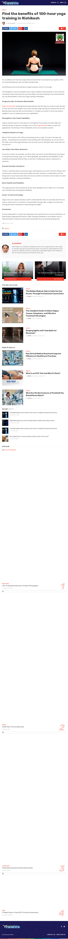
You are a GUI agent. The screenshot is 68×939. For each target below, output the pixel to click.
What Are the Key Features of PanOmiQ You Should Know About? (45, 394)
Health (4, 9)
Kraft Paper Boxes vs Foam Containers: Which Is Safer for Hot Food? (29, 436)
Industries (5, 583)
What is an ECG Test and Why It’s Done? (43, 373)
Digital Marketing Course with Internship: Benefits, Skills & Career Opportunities (32, 420)
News (3, 910)
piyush (29, 398)
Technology (5, 865)
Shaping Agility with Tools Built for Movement (41, 332)
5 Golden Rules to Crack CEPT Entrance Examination (20, 912)
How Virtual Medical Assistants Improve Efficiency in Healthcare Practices (43, 355)
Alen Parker (11, 23)
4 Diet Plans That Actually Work (13, 727)
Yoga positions (42, 125)
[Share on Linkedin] (26, 28)
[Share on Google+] (19, 28)
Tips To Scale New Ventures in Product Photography (20, 586)
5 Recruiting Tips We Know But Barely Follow (17, 868)
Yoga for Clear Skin (8, 106)
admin (29, 296)
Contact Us (51, 934)
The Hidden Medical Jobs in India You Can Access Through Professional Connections (45, 292)
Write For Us (60, 934)
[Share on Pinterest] (22, 28)
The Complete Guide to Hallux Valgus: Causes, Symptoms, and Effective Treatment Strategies (42, 313)
